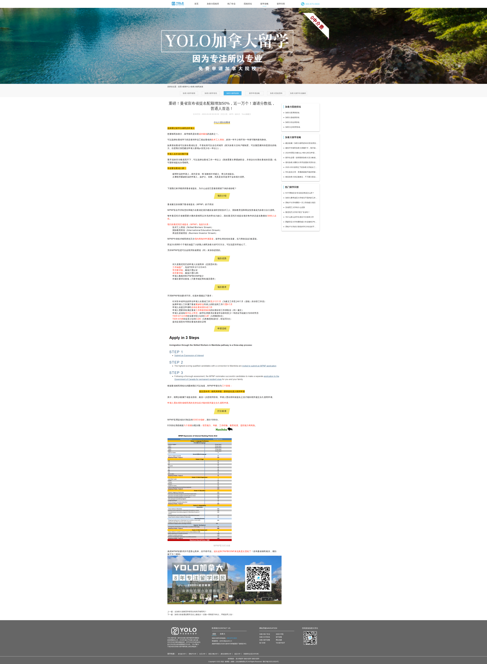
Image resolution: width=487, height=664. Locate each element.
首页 (196, 4)
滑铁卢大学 (192, 654)
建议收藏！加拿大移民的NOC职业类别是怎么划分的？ (301, 143)
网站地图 (279, 640)
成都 (214, 634)
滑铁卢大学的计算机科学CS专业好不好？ (301, 227)
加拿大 (222, 634)
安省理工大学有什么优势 (295, 207)
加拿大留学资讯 (211, 93)
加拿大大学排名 (264, 637)
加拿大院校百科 (276, 93)
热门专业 (231, 4)
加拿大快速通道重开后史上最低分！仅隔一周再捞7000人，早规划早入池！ (204, 614)
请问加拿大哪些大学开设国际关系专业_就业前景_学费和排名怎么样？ (301, 162)
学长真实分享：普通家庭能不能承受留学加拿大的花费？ (301, 172)
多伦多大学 (182, 654)
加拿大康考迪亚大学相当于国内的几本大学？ (301, 198)
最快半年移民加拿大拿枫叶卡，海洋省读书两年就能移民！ (301, 148)
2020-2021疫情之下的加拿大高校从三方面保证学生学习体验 (301, 167)
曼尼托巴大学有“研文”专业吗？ (297, 212)
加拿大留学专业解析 (298, 93)
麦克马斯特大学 (226, 654)
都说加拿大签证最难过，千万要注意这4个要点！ (301, 177)
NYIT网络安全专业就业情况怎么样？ (299, 193)
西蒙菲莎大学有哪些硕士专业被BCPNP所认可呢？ (301, 222)
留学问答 (281, 4)
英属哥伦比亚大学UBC (251, 654)
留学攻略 (264, 4)
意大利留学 (239, 659)
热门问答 (262, 643)
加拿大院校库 (213, 4)
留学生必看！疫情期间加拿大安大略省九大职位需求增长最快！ (301, 158)
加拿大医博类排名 (292, 113)
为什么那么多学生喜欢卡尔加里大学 (299, 217)
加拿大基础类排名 (292, 117)
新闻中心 (186, 87)
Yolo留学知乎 (280, 643)
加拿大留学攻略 (264, 640)
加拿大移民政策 (232, 93)
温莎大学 (237, 654)
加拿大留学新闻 (189, 93)
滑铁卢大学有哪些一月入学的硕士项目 (300, 203)
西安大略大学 (213, 654)
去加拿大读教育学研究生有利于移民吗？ (190, 612)
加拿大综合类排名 (292, 122)
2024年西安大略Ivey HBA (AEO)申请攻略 (301, 153)
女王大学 (202, 654)
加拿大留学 (247, 659)
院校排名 (248, 4)
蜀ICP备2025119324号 (271, 661)
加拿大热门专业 (264, 634)
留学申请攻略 (254, 93)
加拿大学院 (279, 634)
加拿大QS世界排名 (292, 127)
